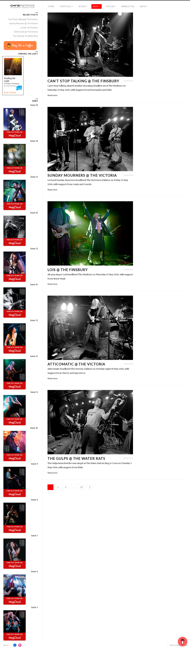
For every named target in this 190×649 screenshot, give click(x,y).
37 (81, 487)
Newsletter (127, 6)
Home (51, 6)
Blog (95, 6)
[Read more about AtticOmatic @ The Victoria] (90, 328)
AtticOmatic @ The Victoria (76, 364)
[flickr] (14, 645)
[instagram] (20, 645)
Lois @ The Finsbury (68, 269)
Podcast (110, 6)
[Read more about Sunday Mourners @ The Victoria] (90, 139)
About (143, 6)
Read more (52, 95)
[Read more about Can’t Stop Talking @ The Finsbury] (90, 45)
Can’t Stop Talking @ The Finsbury (83, 81)
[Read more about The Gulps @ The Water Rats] (90, 422)
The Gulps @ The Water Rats (76, 458)
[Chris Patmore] (22, 6)
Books (82, 6)
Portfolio (65, 6)
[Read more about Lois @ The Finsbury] (90, 233)
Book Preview (10, 92)
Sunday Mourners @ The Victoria (82, 175)
